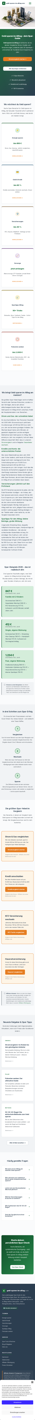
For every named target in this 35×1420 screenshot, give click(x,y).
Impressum (5, 1357)
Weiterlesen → (9, 1061)
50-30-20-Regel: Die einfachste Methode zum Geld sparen (17, 1114)
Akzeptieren (17, 1402)
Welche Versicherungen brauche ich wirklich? (13, 1197)
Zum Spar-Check (17, 1267)
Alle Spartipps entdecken (17, 69)
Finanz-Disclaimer (7, 1365)
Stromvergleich (6, 442)
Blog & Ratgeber (7, 1344)
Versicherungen (7, 1323)
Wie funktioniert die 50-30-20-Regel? (16, 1206)
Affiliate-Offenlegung (24, 1003)
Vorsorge (5, 1326)
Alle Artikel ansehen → (18, 1143)
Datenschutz (6, 1360)
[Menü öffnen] (31, 3)
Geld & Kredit (6, 1320)
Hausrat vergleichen (15, 972)
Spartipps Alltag (6, 1328)
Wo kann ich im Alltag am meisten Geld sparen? (14, 1169)
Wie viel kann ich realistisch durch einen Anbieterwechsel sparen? (15, 1179)
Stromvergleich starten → (17, 59)
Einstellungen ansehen (17, 1412)
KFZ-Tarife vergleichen (16, 932)
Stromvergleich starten (16, 850)
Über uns (5, 1347)
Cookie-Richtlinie (16, 1416)
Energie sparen (6, 1318)
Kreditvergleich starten (16, 889)
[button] (32, 1382)
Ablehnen (17, 1407)
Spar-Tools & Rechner (8, 1341)
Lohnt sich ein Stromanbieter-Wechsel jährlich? (15, 1188)
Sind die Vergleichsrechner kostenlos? (14, 1215)
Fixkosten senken (7, 1331)
